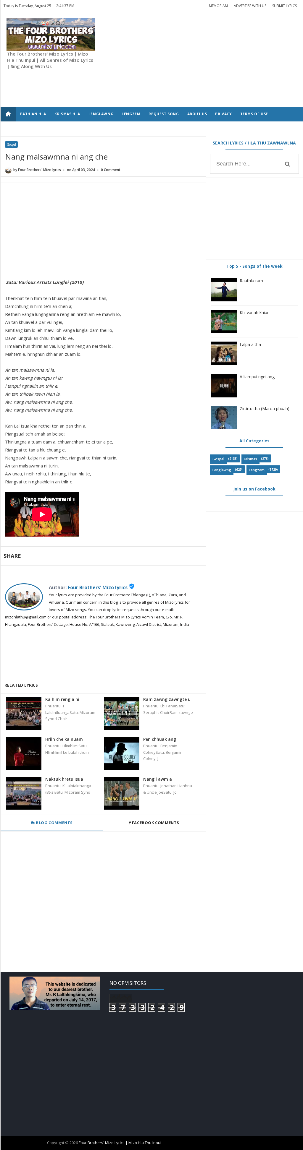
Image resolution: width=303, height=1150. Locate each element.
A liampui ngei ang (257, 376)
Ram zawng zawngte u (167, 699)
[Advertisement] (202, 59)
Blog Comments (54, 822)
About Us (197, 113)
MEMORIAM (218, 5)
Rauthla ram (251, 280)
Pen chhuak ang (159, 739)
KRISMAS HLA (67, 113)
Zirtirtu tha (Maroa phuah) (264, 408)
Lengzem (257, 469)
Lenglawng (221, 469)
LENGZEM (131, 113)
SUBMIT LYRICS (284, 5)
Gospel (11, 144)
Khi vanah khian (255, 312)
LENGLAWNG (100, 113)
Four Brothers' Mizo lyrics (98, 587)
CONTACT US (32, 128)
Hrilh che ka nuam (64, 739)
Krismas (250, 459)
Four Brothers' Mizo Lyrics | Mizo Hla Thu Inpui (120, 1142)
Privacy (223, 113)
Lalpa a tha (250, 344)
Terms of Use (254, 113)
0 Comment (110, 169)
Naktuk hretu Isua (64, 779)
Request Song (164, 113)
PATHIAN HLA (33, 113)
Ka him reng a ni (62, 699)
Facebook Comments (155, 822)
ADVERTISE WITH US (250, 5)
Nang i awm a (157, 779)
